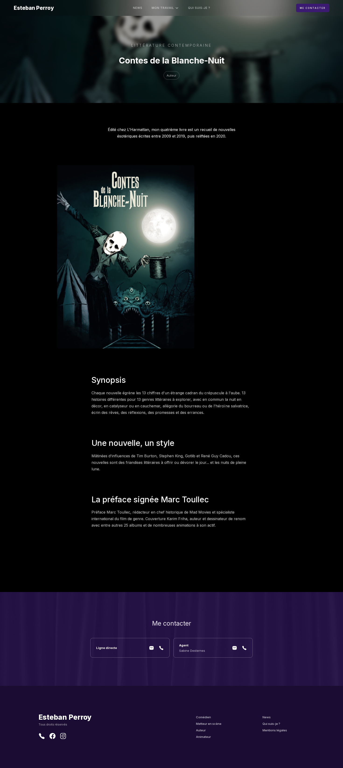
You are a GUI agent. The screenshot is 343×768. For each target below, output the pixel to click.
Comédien (203, 717)
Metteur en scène (208, 724)
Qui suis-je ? (199, 8)
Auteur (201, 730)
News (137, 8)
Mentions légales (274, 730)
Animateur (203, 737)
